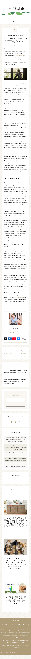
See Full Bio (14, 332)
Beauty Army (15, 10)
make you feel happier (10, 193)
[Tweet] (5, 339)
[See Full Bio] (20, 332)
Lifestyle (15, 45)
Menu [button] (16, 21)
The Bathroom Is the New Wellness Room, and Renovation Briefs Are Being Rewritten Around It (15, 439)
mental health (19, 297)
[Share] (10, 339)
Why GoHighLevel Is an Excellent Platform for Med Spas (15, 600)
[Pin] (14, 339)
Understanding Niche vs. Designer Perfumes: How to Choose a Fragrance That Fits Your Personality (15, 447)
